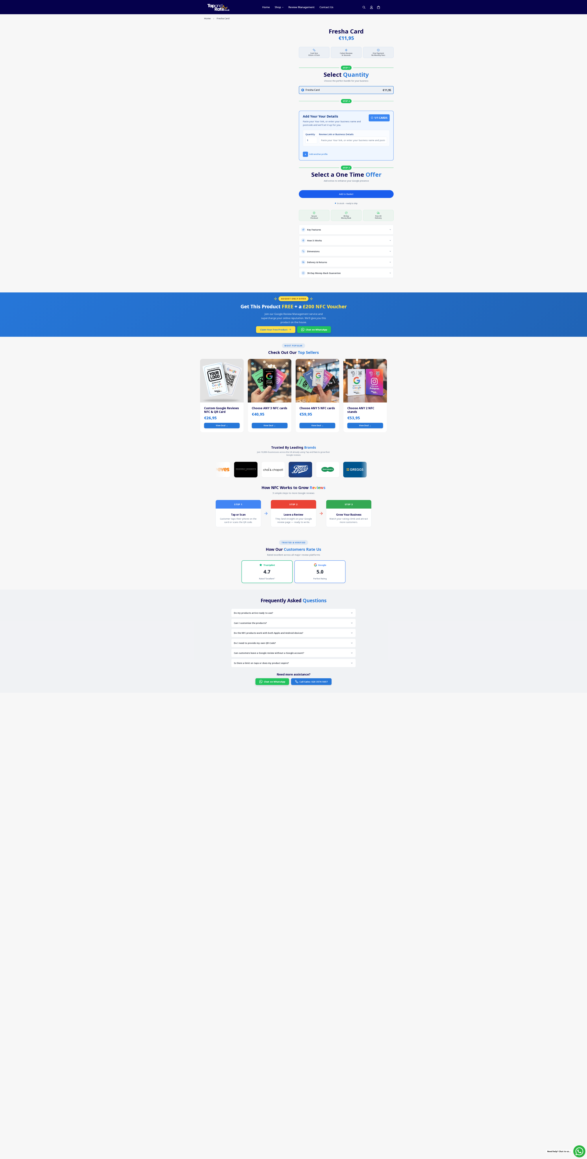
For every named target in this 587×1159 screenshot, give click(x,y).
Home (266, 7)
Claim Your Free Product (274, 329)
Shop (278, 7)
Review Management (301, 7)
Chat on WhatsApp (316, 329)
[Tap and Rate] (218, 7)
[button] (315, 154)
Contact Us (326, 7)
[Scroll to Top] (581, 1142)
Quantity (310, 134)
